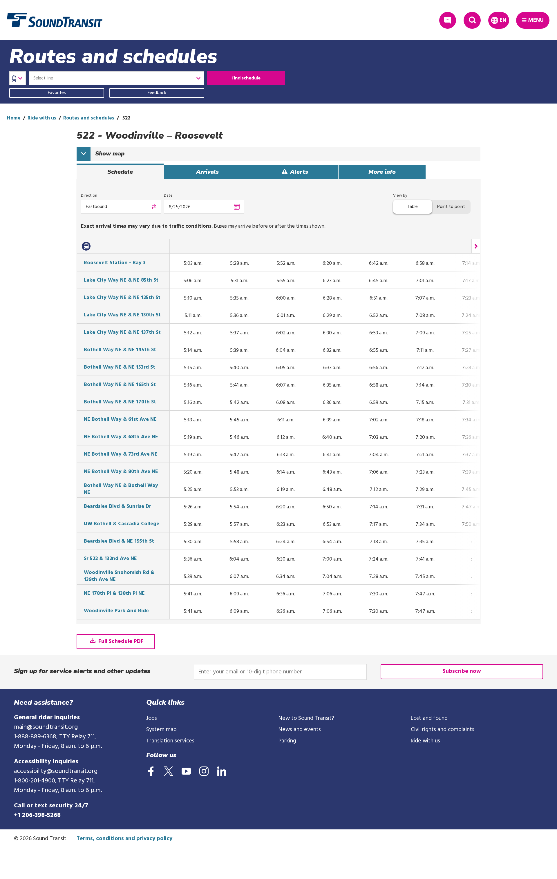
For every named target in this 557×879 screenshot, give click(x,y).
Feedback (157, 93)
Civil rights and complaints (442, 729)
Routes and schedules (88, 118)
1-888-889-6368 (35, 737)
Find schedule (246, 78)
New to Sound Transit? (306, 718)
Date (168, 195)
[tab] (120, 172)
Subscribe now (462, 671)
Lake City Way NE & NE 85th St (121, 280)
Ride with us (42, 118)
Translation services (170, 741)
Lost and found (429, 718)
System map (161, 729)
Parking (287, 741)
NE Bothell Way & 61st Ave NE (120, 419)
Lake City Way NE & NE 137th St (122, 332)
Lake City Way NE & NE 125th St (122, 297)
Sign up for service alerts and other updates (82, 671)
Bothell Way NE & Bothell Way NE (121, 489)
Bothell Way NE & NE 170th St (120, 402)
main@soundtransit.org (46, 727)
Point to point (451, 207)
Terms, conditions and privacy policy (124, 838)
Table (412, 207)
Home (14, 118)
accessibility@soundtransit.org (55, 771)
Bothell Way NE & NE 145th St (120, 350)
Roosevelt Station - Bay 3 (115, 263)
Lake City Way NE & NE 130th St (122, 315)
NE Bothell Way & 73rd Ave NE (121, 454)
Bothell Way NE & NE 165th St (120, 384)
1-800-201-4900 (34, 781)
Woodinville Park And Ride (116, 611)
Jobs (151, 718)
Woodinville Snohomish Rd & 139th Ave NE (119, 576)
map (109, 153)
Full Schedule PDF (120, 641)
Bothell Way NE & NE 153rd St (119, 367)
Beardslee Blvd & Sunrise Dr (117, 506)
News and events (299, 729)
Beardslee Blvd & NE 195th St (119, 541)
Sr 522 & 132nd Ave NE (110, 558)
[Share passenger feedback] (447, 20)
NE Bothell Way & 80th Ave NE (121, 471)
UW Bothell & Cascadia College (121, 524)
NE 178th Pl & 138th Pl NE (114, 593)
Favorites (57, 93)
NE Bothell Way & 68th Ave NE (121, 437)
